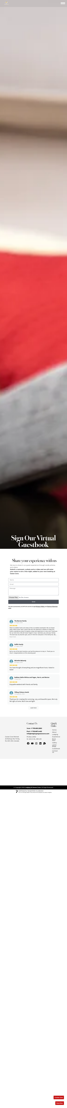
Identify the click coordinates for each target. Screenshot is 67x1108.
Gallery (54, 743)
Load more (33, 708)
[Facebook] (28, 743)
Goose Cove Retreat (12, 737)
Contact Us (55, 751)
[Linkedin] (40, 743)
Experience (55, 737)
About (54, 732)
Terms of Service (52, 606)
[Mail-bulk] (44, 743)
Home (54, 730)
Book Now (54, 739)
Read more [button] (13, 637)
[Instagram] (36, 743)
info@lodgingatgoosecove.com (38, 733)
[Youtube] (32, 743)
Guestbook (55, 748)
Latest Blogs (54, 745)
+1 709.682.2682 (36, 728)
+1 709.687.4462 (36, 731)
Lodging (55, 734)
